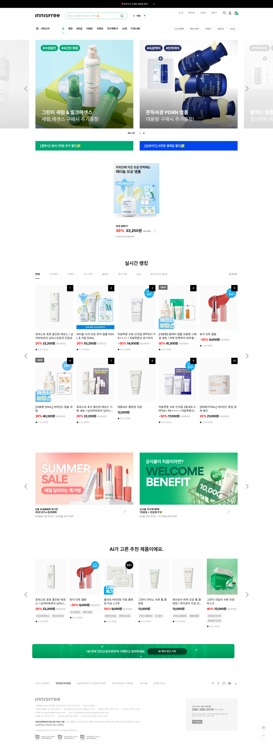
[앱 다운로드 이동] (236, 683)
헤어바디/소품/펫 (158, 274)
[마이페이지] (230, 13)
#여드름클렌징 (180, 616)
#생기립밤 (87, 612)
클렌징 (105, 274)
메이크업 (122, 274)
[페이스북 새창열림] (218, 683)
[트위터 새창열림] (213, 683)
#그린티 (158, 616)
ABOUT (214, 13)
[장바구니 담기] (154, 230)
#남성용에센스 (43, 616)
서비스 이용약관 (42, 683)
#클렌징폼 (194, 616)
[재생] (143, 133)
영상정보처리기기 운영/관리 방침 (91, 683)
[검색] (122, 16)
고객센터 (203, 13)
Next (247, 88)
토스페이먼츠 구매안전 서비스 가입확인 (49, 725)
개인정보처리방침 (63, 683)
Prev (26, 88)
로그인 (181, 13)
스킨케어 (53, 274)
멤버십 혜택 (194, 29)
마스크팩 (88, 274)
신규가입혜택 (179, 29)
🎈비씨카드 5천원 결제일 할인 (134, 4)
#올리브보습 (110, 616)
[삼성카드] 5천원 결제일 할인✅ (104, 146)
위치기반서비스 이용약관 (122, 683)
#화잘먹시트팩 (214, 621)
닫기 (154, 4)
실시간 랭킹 (136, 263)
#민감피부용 (58, 616)
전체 (37, 274)
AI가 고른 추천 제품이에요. (136, 549)
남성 (138, 274)
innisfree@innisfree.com (55, 713)
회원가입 (191, 13)
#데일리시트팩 (214, 616)
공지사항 (143, 683)
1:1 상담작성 (197, 722)
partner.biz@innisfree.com (97, 713)
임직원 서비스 (160, 683)
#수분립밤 (75, 612)
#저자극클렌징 (146, 616)
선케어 (70, 274)
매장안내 (221, 29)
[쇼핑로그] (263, 727)
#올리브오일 (124, 616)
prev (26, 356)
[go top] (263, 735)
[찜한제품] (224, 13)
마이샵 (232, 29)
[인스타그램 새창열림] (224, 683)
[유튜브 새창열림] (230, 683)
